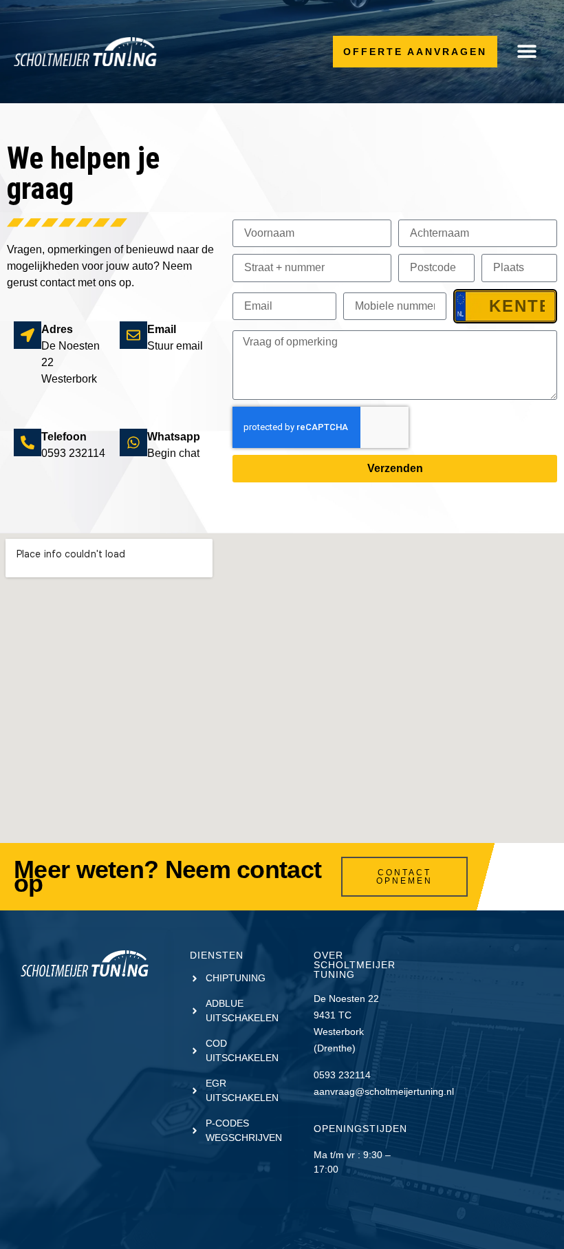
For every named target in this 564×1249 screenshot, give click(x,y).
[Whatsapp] (133, 442)
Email (161, 329)
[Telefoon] (27, 442)
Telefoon (64, 436)
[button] (526, 51)
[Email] (133, 335)
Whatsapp (173, 436)
